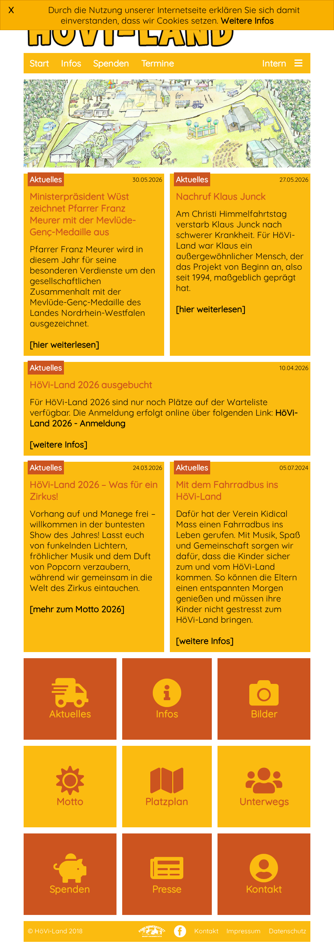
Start (39, 63)
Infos (71, 63)
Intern (274, 63)
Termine (157, 63)
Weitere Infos (247, 20)
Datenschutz (287, 931)
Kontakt (206, 931)
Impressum (243, 931)
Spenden (111, 63)
